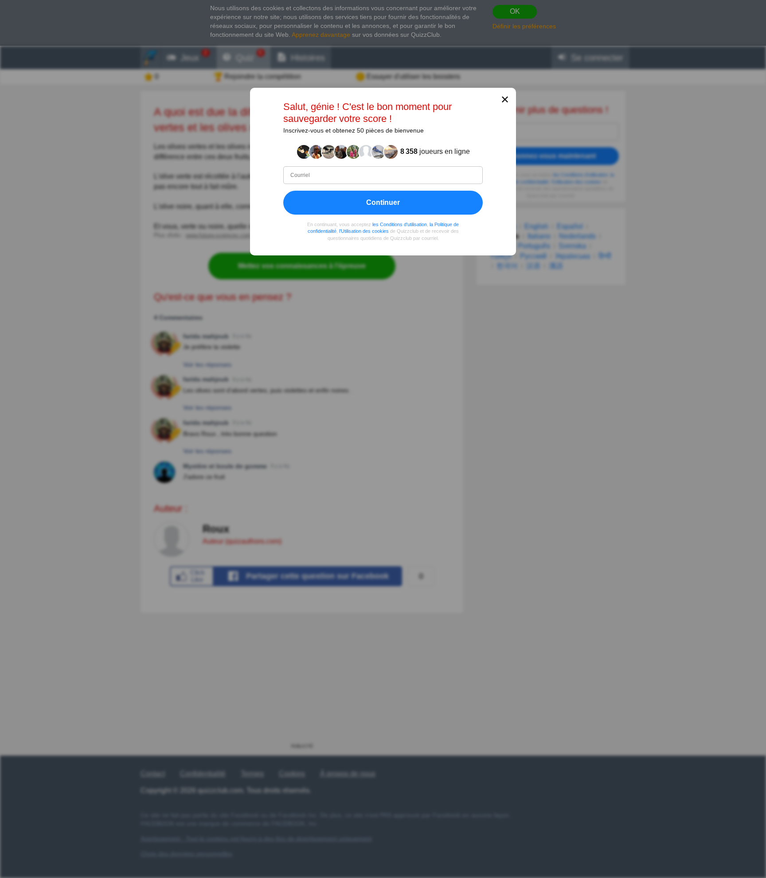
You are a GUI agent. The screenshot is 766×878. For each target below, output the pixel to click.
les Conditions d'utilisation (399, 224)
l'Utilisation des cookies (364, 231)
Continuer (383, 202)
